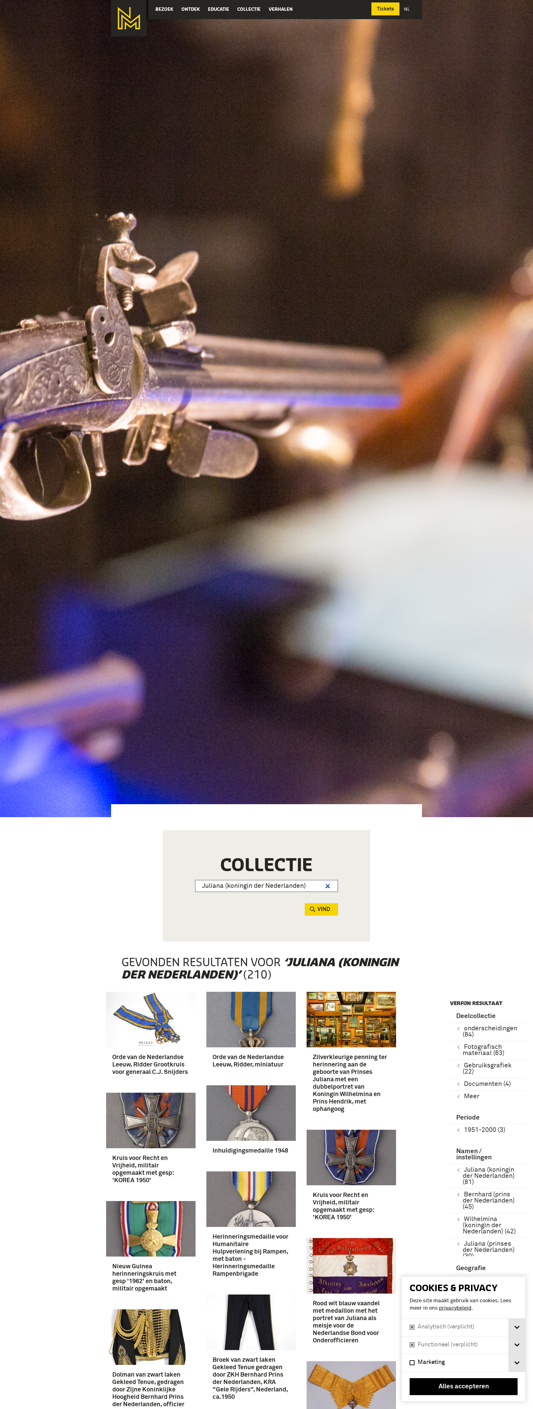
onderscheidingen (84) (490, 1031)
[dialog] (463, 1339)
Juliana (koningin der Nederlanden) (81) (488, 1176)
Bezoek (164, 9)
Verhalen (281, 9)
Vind (323, 909)
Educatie (218, 9)
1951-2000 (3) (484, 1130)
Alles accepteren (464, 1386)
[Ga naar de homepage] (129, 18)
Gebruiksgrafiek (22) (487, 1068)
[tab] (516, 1327)
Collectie (249, 9)
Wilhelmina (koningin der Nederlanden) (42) (489, 1225)
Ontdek (190, 9)
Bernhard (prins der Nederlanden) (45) (488, 1200)
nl (407, 9)
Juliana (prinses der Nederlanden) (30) (488, 1250)
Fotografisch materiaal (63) (483, 1050)
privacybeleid (455, 1308)
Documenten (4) (487, 1084)
